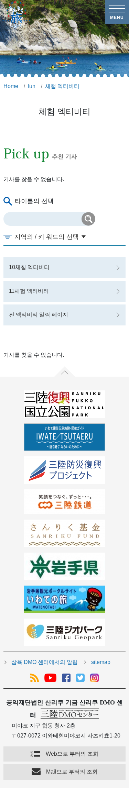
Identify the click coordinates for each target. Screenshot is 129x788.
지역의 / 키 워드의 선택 (46, 236)
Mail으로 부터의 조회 (72, 772)
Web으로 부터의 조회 (72, 754)
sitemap (100, 662)
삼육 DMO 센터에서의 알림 (44, 662)
